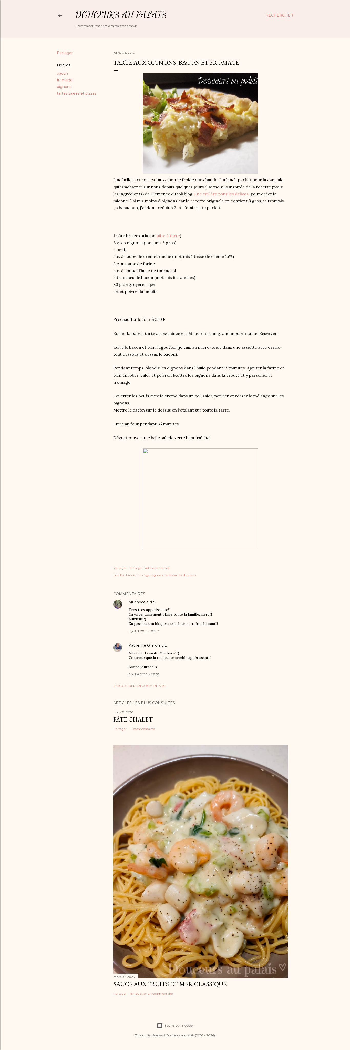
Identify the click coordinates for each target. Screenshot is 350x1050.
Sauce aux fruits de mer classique (170, 984)
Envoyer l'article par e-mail (150, 568)
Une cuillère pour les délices (221, 193)
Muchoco (137, 602)
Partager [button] (65, 53)
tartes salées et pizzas (76, 93)
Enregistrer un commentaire (139, 686)
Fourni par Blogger (179, 1025)
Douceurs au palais (121, 14)
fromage (65, 80)
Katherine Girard (143, 645)
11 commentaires (142, 729)
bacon (62, 73)
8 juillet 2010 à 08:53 (144, 674)
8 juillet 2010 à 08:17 (144, 631)
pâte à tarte (168, 235)
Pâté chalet (133, 719)
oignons (64, 86)
